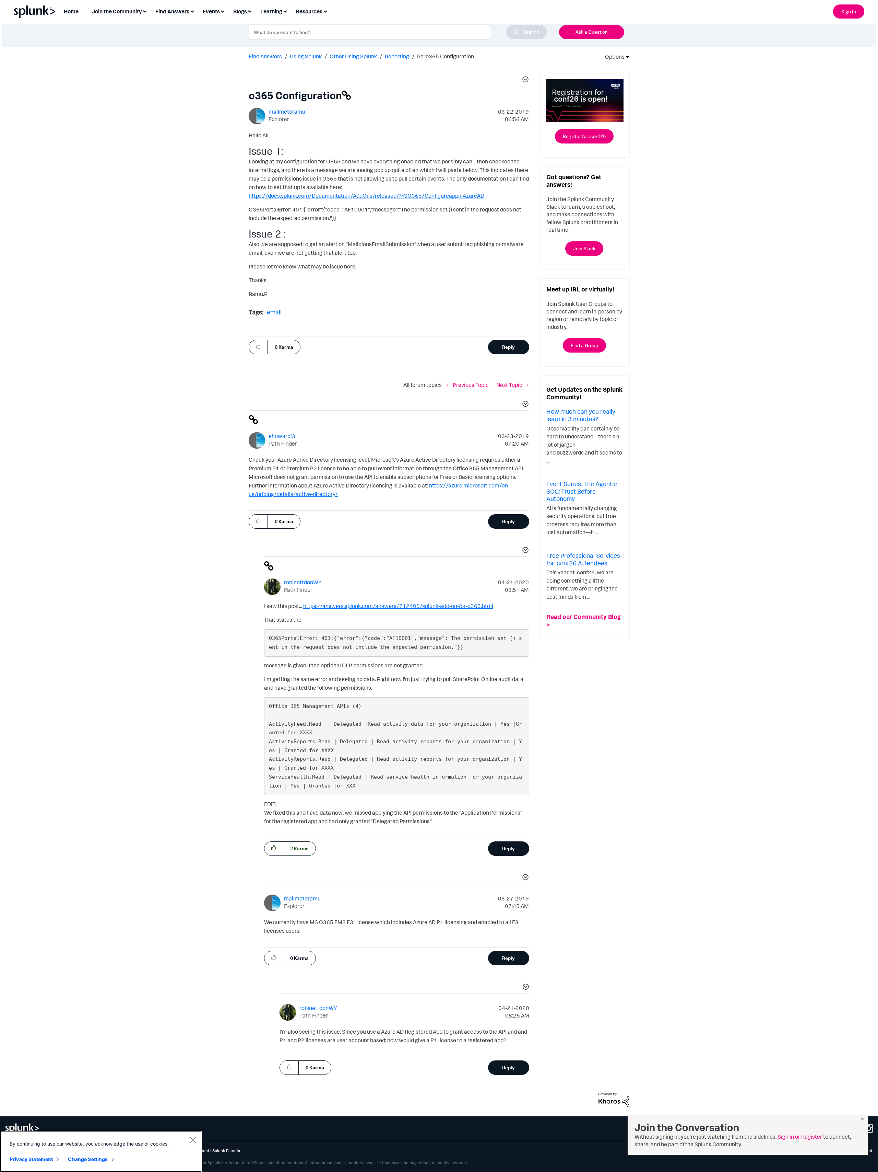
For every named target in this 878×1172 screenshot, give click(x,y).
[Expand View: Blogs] (249, 11)
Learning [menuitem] (271, 11)
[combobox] (398, 32)
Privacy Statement (31, 1159)
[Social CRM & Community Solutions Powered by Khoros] (613, 1099)
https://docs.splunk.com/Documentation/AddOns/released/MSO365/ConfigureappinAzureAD (366, 195)
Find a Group (584, 345)
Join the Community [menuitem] (117, 11)
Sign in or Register (800, 1136)
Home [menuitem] (71, 11)
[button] (524, 80)
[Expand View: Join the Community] (144, 11)
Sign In (848, 11)
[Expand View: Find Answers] (192, 11)
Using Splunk (306, 56)
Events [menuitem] (211, 11)
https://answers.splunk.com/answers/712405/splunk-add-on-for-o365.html (398, 605)
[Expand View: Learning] (285, 11)
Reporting (397, 56)
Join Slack (584, 248)
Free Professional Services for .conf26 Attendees (583, 559)
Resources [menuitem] (309, 11)
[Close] (192, 1139)
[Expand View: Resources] (325, 11)
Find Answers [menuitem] (172, 11)
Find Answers (265, 56)
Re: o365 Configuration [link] (445, 56)
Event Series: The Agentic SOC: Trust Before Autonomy (581, 491)
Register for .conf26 (584, 136)
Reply (508, 347)
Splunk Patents (226, 1150)
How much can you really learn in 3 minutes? (580, 415)
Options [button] (612, 56)
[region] (101, 1151)
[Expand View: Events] (222, 11)
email (274, 312)
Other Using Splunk (353, 56)
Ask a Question (592, 32)
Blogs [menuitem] (240, 11)
